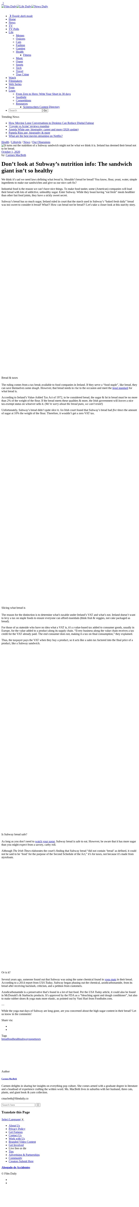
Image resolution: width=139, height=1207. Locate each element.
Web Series (15, 84)
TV (11, 25)
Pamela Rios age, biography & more (29, 132)
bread (4, 1038)
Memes (20, 35)
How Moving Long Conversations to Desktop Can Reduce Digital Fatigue (51, 122)
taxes (38, 1038)
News (12, 22)
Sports (19, 64)
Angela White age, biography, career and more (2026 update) (44, 129)
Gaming (20, 48)
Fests (11, 87)
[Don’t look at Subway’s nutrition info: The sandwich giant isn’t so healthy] (26, 1071)
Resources (22, 103)
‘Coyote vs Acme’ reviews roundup (29, 126)
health (16, 1038)
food (10, 1038)
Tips (11, 1151)
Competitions (23, 100)
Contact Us (15, 1135)
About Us (14, 1125)
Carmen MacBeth (16, 155)
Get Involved (16, 1145)
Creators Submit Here (21, 1161)
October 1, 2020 (10, 151)
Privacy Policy (17, 1128)
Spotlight (21, 97)
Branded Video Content (22, 1141)
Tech (19, 67)
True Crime (22, 74)
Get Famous (16, 1132)
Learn (12, 90)
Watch (12, 77)
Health (20, 51)
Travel (19, 71)
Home (12, 19)
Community (15, 1158)
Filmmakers (15, 80)
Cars (18, 41)
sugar (32, 1038)
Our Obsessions (41, 142)
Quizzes (20, 38)
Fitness (27, 54)
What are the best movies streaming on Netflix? (36, 135)
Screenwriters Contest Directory (41, 106)
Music (19, 58)
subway (24, 1038)
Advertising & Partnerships (24, 1154)
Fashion (20, 45)
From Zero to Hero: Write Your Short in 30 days (43, 93)
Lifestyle (16, 142)
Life (11, 32)
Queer (19, 61)
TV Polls (14, 28)
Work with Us (17, 1138)
